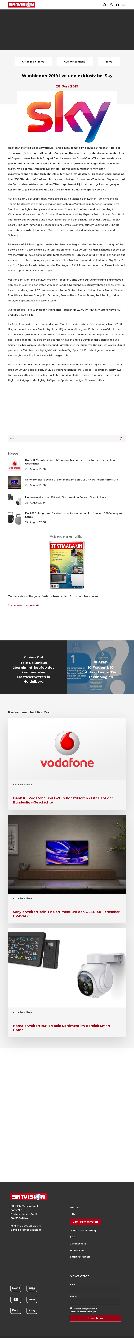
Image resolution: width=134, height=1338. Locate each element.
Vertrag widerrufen (85, 1221)
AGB (72, 1237)
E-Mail (73, 1296)
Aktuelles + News (22, 784)
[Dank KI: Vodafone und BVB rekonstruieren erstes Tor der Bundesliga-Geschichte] (67, 764)
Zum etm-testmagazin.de (23, 605)
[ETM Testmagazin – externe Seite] (67, 591)
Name (73, 1284)
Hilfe (73, 1214)
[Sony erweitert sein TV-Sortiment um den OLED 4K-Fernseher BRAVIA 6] (67, 869)
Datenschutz (78, 1243)
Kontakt (75, 1207)
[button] (124, 4)
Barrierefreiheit (80, 1256)
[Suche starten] (121, 438)
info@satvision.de (30, 1229)
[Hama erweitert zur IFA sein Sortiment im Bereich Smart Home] (67, 982)
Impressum (77, 1250)
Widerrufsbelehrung (83, 1230)
